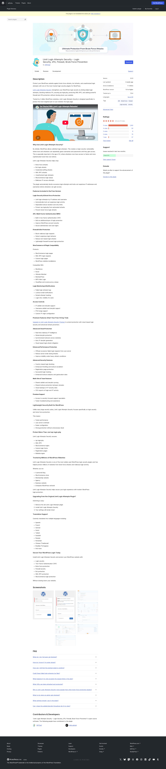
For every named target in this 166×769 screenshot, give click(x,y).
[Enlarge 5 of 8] (96, 593)
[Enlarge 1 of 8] (51, 593)
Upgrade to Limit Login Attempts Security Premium (49, 322)
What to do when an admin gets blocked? (46, 695)
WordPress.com (135, 743)
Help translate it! (95, 13)
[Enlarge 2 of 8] (73, 593)
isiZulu (25, 759)
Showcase (41, 743)
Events (101, 746)
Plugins (40, 749)
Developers (71, 749)
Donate (102, 749)
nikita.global (73, 725)
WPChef (47, 65)
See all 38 (130, 97)
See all (131, 140)
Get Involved (103, 743)
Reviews (45, 71)
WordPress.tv (73, 751)
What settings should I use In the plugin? (46, 700)
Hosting (9, 749)
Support (130, 71)
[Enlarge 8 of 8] (96, 626)
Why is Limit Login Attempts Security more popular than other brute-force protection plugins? (62, 690)
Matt (132, 746)
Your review (106, 140)
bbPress (133, 749)
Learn (70, 743)
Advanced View (108, 109)
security (130, 104)
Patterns (40, 751)
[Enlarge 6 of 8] (96, 604)
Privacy (9, 751)
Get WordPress (158, 3)
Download (129, 62)
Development (56, 71)
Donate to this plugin (109, 177)
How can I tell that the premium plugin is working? (48, 668)
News (8, 746)
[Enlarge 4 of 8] (73, 637)
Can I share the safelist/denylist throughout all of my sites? (51, 706)
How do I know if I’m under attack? (44, 662)
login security (123, 104)
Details (37, 71)
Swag (101, 751)
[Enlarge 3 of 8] (73, 626)
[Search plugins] (25, 19)
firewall (130, 101)
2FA (119, 101)
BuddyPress (134, 751)
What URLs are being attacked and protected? (48, 684)
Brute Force (124, 101)
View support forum (109, 159)
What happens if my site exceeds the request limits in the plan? (53, 679)
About (8, 743)
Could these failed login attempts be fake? (46, 673)
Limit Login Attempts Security (42, 90)
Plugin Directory (11, 8)
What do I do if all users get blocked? (45, 657)
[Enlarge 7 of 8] (96, 616)
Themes (40, 746)
